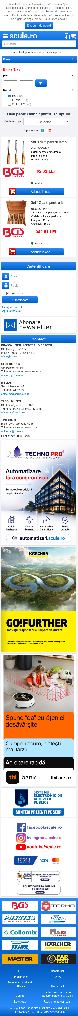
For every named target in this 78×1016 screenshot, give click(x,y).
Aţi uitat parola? (11, 311)
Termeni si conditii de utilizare (20, 984)
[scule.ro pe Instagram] (38, 837)
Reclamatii (57, 986)
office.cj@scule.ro (12, 375)
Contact (20, 996)
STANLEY (21, 104)
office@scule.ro (10, 356)
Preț (6, 76)
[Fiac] (58, 919)
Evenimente (20, 976)
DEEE (20, 971)
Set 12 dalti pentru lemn (49, 202)
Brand (7, 90)
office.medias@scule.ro (15, 394)
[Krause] (20, 946)
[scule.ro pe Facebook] (39, 827)
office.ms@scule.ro (13, 412)
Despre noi (57, 971)
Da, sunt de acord (39, 25)
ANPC (57, 976)
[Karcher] (58, 946)
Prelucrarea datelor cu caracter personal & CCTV (57, 994)
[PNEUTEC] (20, 919)
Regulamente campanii (57, 1001)
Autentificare (19, 300)
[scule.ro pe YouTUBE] (38, 847)
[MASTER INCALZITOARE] (20, 959)
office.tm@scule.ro (12, 431)
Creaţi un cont (11, 307)
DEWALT (20, 100)
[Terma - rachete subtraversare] (58, 906)
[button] (41, 83)
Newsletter (20, 1001)
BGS (17, 96)
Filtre (6, 59)
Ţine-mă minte (15, 293)
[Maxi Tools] (58, 932)
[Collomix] (20, 932)
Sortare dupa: (13, 121)
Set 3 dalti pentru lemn (49, 142)
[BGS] (20, 906)
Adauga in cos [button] (40, 191)
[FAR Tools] (58, 959)
